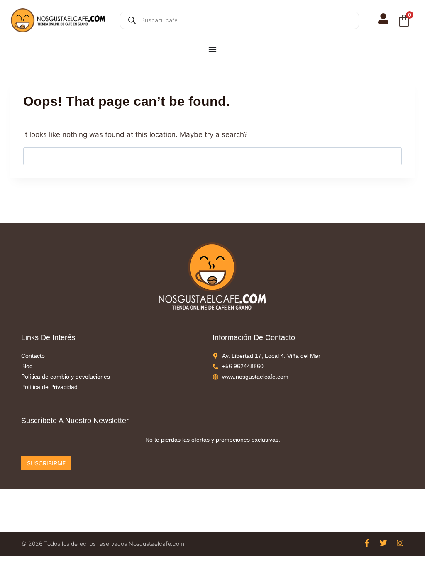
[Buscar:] (212, 156)
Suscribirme (46, 463)
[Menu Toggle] (212, 49)
